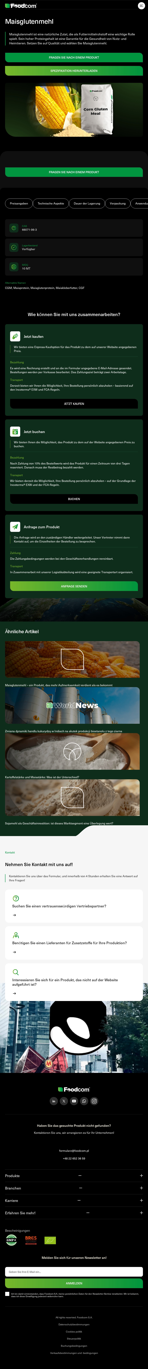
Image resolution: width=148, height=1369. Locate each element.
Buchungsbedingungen (74, 1345)
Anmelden (74, 1283)
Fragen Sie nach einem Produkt (74, 57)
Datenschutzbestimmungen (74, 1324)
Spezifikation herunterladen (74, 71)
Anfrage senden (74, 586)
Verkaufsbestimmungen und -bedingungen (74, 1353)
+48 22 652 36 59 (74, 1158)
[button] (74, 906)
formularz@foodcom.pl (74, 1150)
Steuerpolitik (74, 1338)
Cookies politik (74, 1331)
